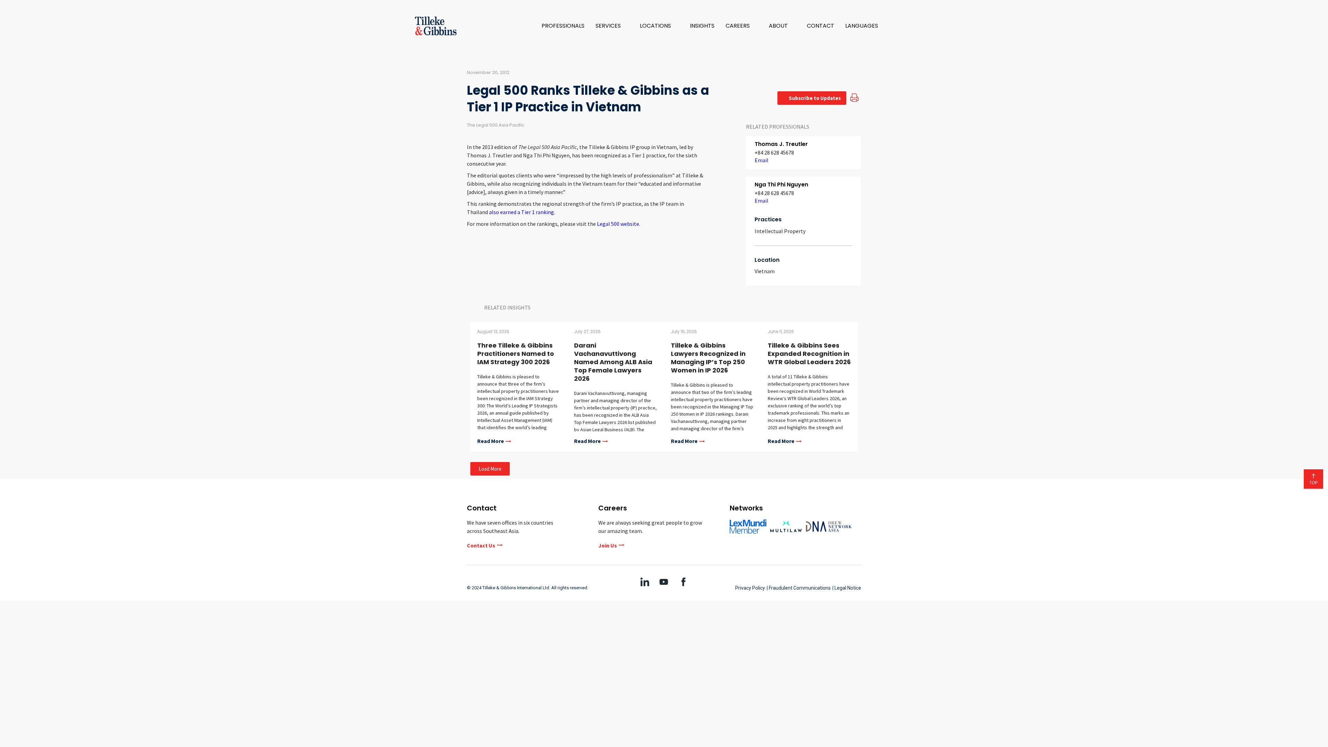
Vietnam (765, 271)
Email (761, 160)
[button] (612, 26)
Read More (490, 441)
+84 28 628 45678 (774, 152)
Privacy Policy (750, 588)
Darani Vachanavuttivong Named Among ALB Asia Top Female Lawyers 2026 (613, 362)
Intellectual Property (780, 231)
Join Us (607, 545)
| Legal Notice (846, 588)
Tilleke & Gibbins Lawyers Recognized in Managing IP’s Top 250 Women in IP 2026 (708, 358)
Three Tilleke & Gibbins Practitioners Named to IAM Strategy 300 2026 (515, 353)
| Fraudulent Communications (799, 588)
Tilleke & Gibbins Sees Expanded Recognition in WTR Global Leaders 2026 (809, 353)
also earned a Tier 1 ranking (521, 212)
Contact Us (481, 545)
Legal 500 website (618, 223)
